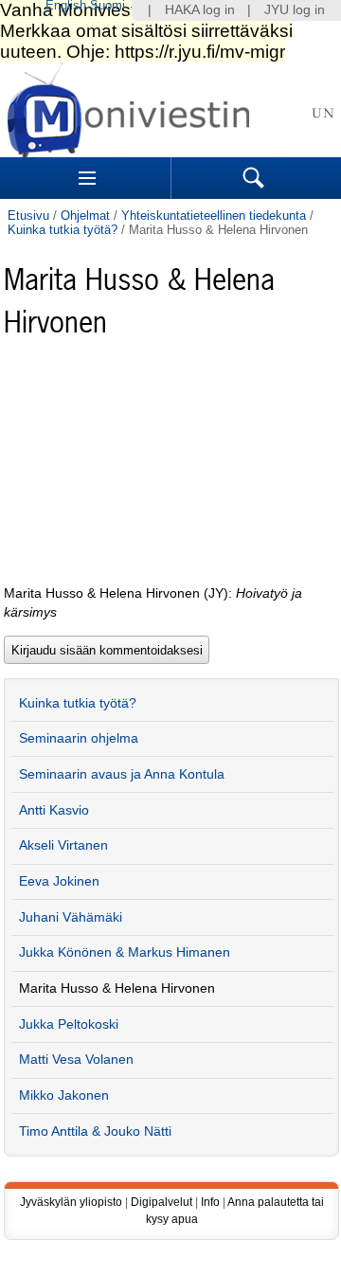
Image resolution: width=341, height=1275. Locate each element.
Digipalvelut (161, 1202)
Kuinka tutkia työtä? (62, 230)
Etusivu (28, 215)
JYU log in (294, 10)
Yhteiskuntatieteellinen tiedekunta (213, 215)
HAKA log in (200, 10)
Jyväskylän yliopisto (71, 1202)
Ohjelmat (85, 215)
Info (210, 1202)
